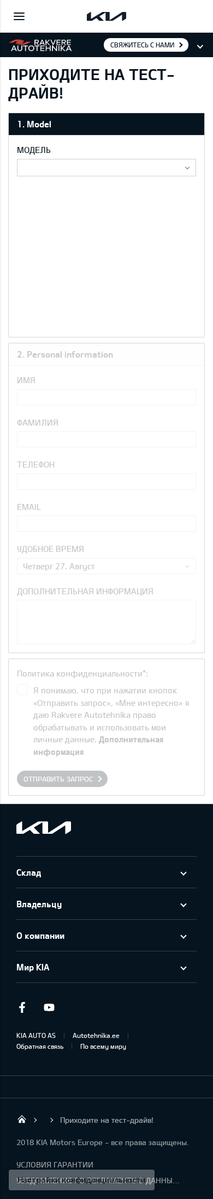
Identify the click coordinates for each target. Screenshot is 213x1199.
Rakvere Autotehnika (21, 1119)
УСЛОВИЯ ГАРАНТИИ (54, 1164)
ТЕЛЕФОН (36, 464)
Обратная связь (39, 1046)
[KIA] (106, 16)
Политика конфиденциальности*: (82, 673)
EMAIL (29, 507)
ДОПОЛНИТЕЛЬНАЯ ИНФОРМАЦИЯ (85, 591)
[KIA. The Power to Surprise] (43, 827)
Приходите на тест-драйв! (106, 1119)
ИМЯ (26, 380)
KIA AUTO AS (36, 1035)
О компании (40, 935)
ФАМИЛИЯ (37, 422)
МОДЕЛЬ (34, 150)
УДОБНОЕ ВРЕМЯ (50, 549)
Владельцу (39, 904)
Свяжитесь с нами (142, 44)
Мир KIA (32, 967)
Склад (28, 872)
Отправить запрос (58, 778)
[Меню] (19, 16)
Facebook (21, 1007)
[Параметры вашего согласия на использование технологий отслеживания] (82, 1180)
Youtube (49, 1007)
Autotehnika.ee (96, 1035)
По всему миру (103, 1046)
